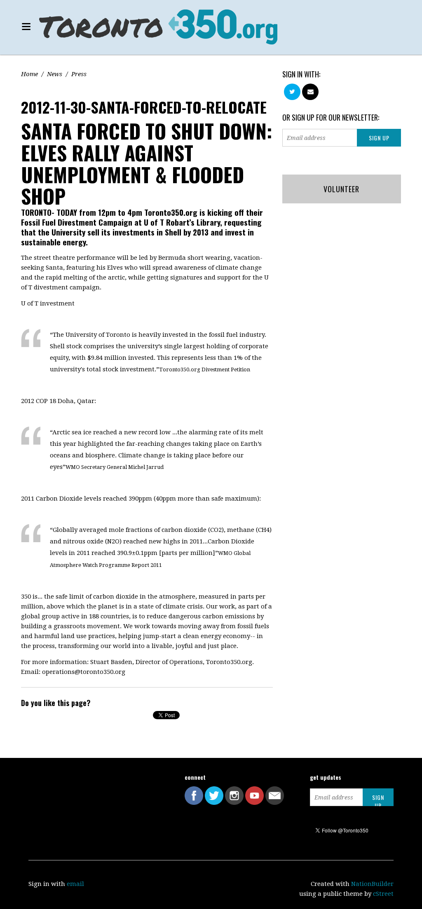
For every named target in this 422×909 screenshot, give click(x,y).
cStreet (383, 893)
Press (79, 74)
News (54, 74)
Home (29, 74)
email (75, 884)
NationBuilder (372, 884)
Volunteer (341, 189)
